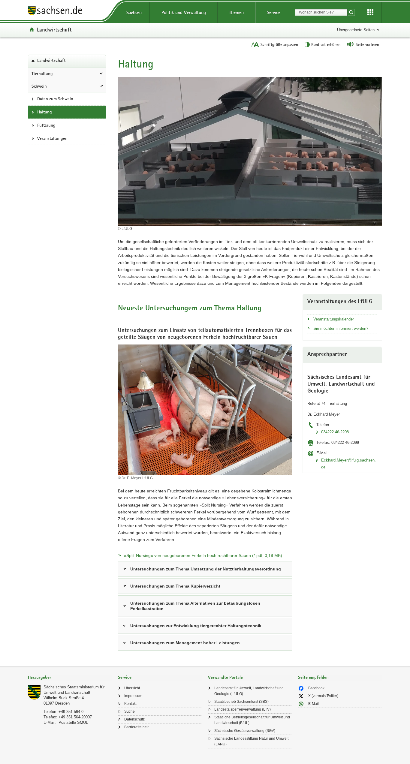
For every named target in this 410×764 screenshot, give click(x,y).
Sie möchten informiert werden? (340, 328)
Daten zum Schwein (55, 98)
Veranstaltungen (52, 138)
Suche (129, 711)
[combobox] (321, 12)
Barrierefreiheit (136, 727)
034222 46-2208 (335, 432)
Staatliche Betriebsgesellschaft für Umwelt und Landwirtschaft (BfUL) (252, 720)
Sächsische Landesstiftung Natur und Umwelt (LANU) (251, 741)
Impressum (133, 696)
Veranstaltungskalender (333, 319)
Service (273, 12)
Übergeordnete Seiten (356, 30)
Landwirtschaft (54, 29)
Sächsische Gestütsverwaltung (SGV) (244, 731)
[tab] (70, 678)
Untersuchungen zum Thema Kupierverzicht (175, 586)
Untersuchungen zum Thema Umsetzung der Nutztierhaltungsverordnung (205, 569)
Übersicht (132, 688)
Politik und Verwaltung (183, 12)
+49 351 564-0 (71, 711)
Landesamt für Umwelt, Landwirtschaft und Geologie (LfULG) (249, 691)
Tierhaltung (42, 73)
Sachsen (134, 12)
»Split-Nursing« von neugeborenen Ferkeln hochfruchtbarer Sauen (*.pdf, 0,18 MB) (203, 555)
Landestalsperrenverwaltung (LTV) (242, 709)
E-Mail (313, 704)
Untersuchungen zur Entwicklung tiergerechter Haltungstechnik (195, 625)
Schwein (39, 86)
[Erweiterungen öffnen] (370, 12)
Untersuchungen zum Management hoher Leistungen (185, 642)
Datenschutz (134, 719)
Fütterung (46, 125)
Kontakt (130, 704)
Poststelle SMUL (73, 722)
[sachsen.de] (70, 11)
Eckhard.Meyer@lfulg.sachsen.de (348, 463)
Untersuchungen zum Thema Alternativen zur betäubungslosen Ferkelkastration (195, 606)
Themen (236, 12)
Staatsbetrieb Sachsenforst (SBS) (241, 701)
